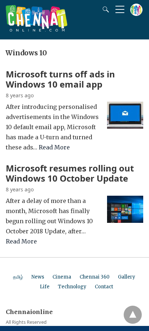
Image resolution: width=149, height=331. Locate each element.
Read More (54, 147)
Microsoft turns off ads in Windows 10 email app (60, 79)
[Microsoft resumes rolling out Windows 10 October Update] (125, 220)
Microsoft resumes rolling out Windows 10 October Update (70, 173)
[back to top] (133, 315)
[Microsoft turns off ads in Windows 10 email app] (125, 126)
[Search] (104, 9)
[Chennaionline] (36, 29)
